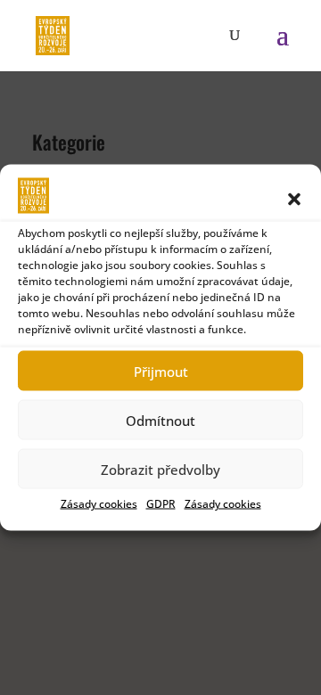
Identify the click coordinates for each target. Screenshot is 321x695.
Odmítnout (160, 420)
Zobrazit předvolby (160, 469)
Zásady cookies (99, 503)
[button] (294, 199)
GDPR (161, 503)
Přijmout (161, 371)
